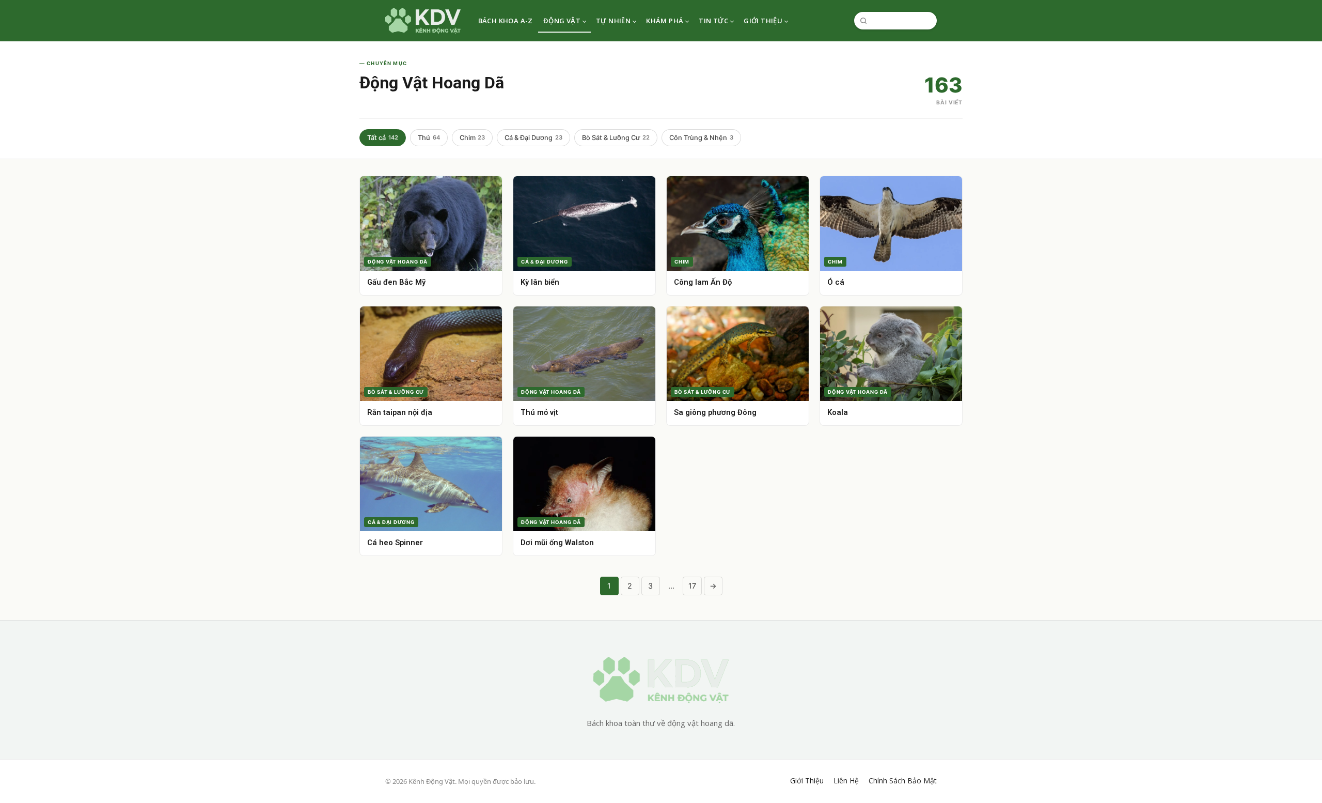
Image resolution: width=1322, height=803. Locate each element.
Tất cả (382, 138)
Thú (429, 138)
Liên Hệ (846, 780)
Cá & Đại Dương (533, 138)
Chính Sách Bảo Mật (903, 780)
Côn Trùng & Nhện (701, 138)
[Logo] (423, 20)
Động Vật (561, 20)
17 (692, 585)
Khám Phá (664, 20)
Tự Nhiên (613, 20)
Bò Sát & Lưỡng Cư (616, 138)
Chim (472, 138)
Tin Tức (713, 20)
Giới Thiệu (763, 20)
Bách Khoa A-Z (505, 20)
